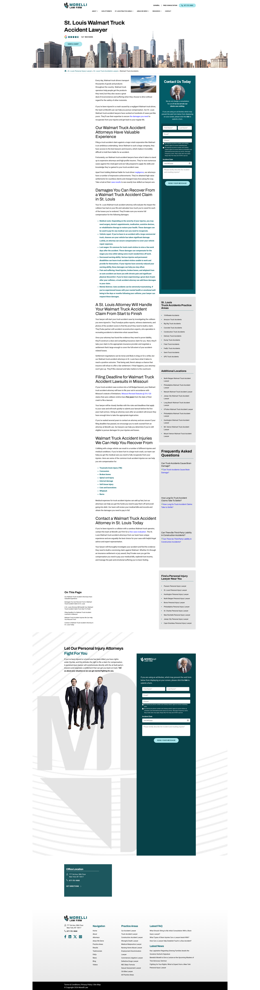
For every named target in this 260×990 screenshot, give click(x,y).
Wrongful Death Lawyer (129, 941)
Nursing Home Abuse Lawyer (131, 948)
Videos (95, 965)
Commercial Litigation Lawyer (132, 958)
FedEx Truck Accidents (172, 348)
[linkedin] (69, 937)
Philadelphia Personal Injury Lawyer (176, 607)
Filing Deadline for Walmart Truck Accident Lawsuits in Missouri (77, 613)
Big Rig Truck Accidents (172, 324)
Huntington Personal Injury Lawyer (176, 594)
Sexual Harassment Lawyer (131, 968)
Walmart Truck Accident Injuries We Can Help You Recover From (78, 618)
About (94, 11)
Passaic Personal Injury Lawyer (175, 586)
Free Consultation (170, 5)
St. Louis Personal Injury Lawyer (80, 71)
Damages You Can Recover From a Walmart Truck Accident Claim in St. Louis (78, 603)
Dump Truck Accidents (172, 340)
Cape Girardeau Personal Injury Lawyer (178, 623)
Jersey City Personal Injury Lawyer (176, 619)
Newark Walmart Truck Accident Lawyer (178, 392)
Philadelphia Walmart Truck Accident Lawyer (177, 386)
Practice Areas (98, 944)
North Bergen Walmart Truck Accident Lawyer (177, 379)
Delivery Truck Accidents (172, 336)
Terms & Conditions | (72, 984)
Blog (94, 961)
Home (95, 931)
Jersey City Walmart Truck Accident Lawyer (176, 397)
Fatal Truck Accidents (171, 344)
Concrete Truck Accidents (173, 328)
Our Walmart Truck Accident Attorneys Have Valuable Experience (78, 597)
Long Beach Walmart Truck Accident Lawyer (177, 404)
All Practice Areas (127, 975)
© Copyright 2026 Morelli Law (76, 987)
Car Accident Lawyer (128, 931)
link (188, 117)
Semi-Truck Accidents (171, 352)
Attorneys (96, 937)
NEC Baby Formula (128, 965)
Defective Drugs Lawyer (129, 961)
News (95, 958)
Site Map (97, 984)
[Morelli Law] (77, 5)
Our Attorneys (106, 11)
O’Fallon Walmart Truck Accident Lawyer (178, 409)
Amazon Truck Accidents (173, 320)
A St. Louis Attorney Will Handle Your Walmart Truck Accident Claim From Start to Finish (78, 608)
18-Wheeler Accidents (171, 315)
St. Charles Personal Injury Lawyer (176, 611)
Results (95, 948)
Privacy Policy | (87, 984)
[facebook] (65, 937)
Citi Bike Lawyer (127, 971)
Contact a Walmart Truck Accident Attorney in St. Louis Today (78, 623)
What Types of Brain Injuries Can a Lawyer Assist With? (169, 937)
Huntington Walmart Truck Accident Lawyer (176, 421)
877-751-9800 (188, 5)
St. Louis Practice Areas (123, 11)
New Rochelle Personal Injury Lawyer (177, 615)
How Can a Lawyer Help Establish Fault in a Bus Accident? (170, 941)
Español (156, 5)
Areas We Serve (142, 11)
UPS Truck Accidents (171, 357)
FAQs (94, 954)
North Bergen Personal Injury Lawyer (177, 598)
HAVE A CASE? (73, 44)
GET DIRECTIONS (72, 886)
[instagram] (80, 937)
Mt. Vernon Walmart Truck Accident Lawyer (176, 428)
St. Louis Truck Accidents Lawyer (105, 71)
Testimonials (97, 951)
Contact (168, 11)
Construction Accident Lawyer (132, 937)
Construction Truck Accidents (174, 332)
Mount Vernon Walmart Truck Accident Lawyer (177, 435)
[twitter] (75, 937)
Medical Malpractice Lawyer (131, 944)
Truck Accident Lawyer (129, 934)
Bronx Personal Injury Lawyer (174, 603)
